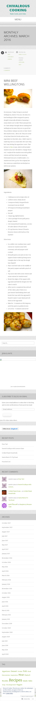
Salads (25, 681)
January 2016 (6, 584)
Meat (20, 64)
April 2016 (5, 571)
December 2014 (7, 623)
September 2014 (7, 632)
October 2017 (6, 523)
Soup (3, 685)
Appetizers (21, 62)
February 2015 (6, 615)
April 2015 (5, 606)
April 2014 (5, 654)
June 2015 (5, 602)
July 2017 (4, 536)
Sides (30, 681)
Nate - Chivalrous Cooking (10, 57)
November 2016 (7, 558)
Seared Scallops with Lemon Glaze (13, 448)
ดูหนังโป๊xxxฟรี (12, 504)
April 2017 (5, 549)
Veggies (19, 685)
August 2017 (6, 532)
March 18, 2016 (22, 54)
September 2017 (7, 527)
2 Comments (7, 70)
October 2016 (6, 562)
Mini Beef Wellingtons (14, 82)
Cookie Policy (9, 693)
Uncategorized (11, 685)
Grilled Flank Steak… (14, 491)
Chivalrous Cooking (18, 8)
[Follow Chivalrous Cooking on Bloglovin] (10, 430)
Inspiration (14, 675)
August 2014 (6, 637)
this (11, 147)
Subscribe (7, 415)
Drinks (20, 671)
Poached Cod (6, 462)
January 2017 (6, 553)
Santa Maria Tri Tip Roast (10, 457)
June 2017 (5, 540)
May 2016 (5, 567)
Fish (25, 671)
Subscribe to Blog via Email (14, 396)
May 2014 (5, 650)
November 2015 (7, 588)
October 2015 (6, 593)
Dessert (14, 671)
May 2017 (5, 545)
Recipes (15, 680)
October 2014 (6, 628)
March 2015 (5, 610)
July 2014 (4, 641)
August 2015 (6, 597)
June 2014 (5, 645)
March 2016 (6, 575)
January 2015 (6, 619)
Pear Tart (5, 444)
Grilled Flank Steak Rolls (9, 453)
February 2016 (6, 580)
